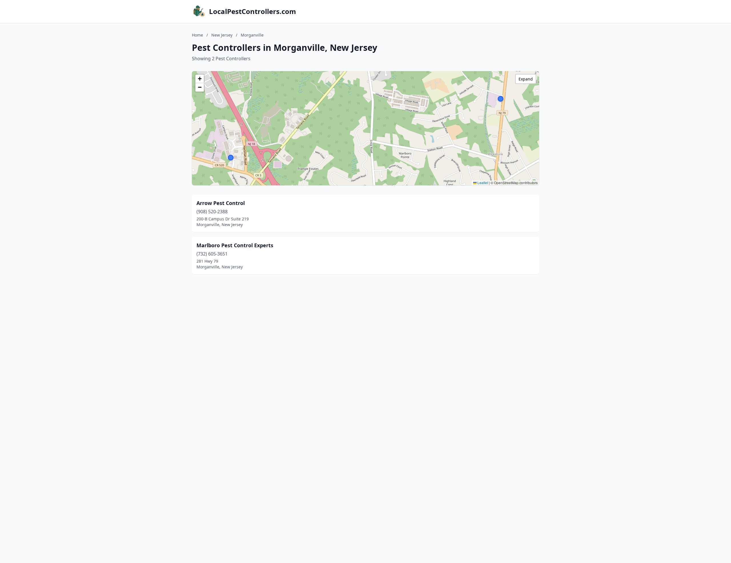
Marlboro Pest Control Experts (234, 245)
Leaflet (482, 182)
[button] (231, 157)
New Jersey (221, 35)
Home (197, 35)
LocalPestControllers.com (252, 11)
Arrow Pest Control (220, 203)
